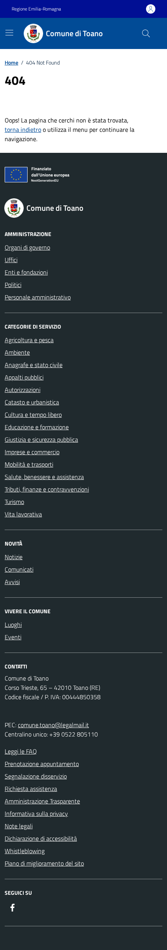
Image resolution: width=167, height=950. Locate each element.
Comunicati (19, 569)
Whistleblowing (25, 851)
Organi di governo (27, 247)
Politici (13, 284)
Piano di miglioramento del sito (44, 863)
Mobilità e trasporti (29, 464)
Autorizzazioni (22, 389)
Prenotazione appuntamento (42, 763)
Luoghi (13, 624)
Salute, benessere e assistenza (44, 476)
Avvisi (12, 581)
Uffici (11, 259)
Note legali (19, 826)
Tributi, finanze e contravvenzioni (47, 489)
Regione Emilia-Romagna (36, 8)
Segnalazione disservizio (36, 776)
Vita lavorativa (23, 514)
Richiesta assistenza (31, 788)
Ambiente (17, 352)
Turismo (14, 501)
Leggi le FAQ (21, 751)
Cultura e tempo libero (33, 414)
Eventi (13, 637)
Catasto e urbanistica (32, 402)
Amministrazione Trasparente (42, 801)
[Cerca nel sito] (146, 33)
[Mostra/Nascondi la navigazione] (9, 32)
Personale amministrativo (38, 297)
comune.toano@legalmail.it (53, 725)
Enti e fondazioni (26, 272)
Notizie (14, 557)
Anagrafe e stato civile (34, 364)
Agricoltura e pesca (29, 340)
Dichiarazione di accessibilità (41, 838)
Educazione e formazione (37, 427)
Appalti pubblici (24, 377)
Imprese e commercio (32, 452)
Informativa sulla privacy (36, 813)
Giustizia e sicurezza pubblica (41, 439)
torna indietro (23, 129)
